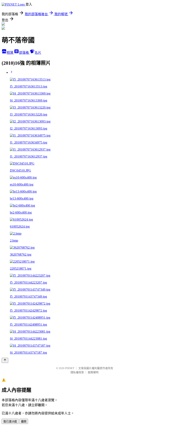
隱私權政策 (77, 372)
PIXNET (69, 368)
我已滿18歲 (10, 421)
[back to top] (5, 360)
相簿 (10, 52)
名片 (38, 52)
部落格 (24, 52)
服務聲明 (93, 372)
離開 (23, 421)
